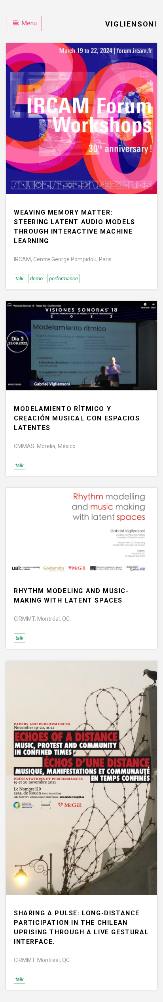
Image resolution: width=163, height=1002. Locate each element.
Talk (19, 278)
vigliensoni (131, 24)
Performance (63, 278)
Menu (29, 23)
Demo (36, 278)
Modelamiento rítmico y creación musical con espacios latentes (77, 418)
